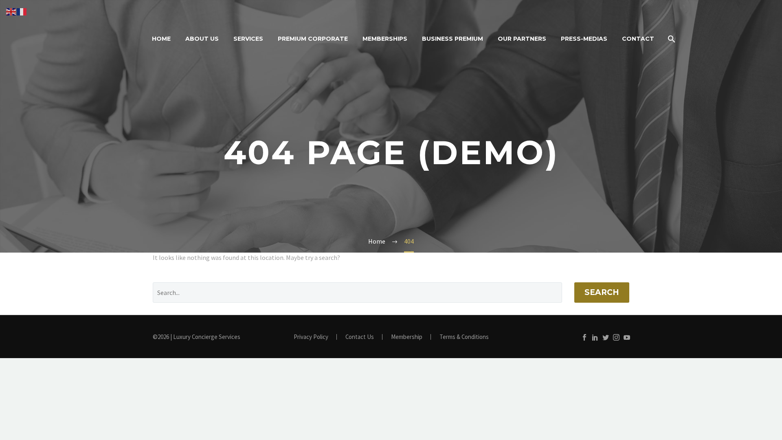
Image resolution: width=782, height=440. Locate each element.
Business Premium (452, 38)
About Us (202, 38)
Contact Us (359, 337)
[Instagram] (616, 337)
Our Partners (522, 38)
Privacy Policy (311, 337)
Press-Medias (584, 38)
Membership (406, 337)
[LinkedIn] (595, 337)
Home (161, 38)
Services (248, 38)
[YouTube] (627, 337)
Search (601, 292)
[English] (11, 11)
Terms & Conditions (464, 337)
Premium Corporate (313, 38)
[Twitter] (605, 337)
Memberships (384, 38)
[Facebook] (584, 337)
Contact (638, 38)
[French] (22, 11)
